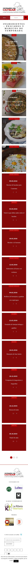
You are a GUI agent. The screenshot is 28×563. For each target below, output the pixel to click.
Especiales (14, 202)
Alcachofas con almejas (14, 131)
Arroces (14, 35)
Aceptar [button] (16, 561)
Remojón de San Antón (14, 354)
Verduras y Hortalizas (14, 118)
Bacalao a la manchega (14, 159)
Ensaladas (14, 341)
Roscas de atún (14, 410)
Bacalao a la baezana (14, 242)
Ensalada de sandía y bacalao (14, 75)
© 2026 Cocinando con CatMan (12, 534)
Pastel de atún (14, 438)
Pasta (14, 90)
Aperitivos (14, 369)
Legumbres (14, 313)
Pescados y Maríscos (14, 146)
